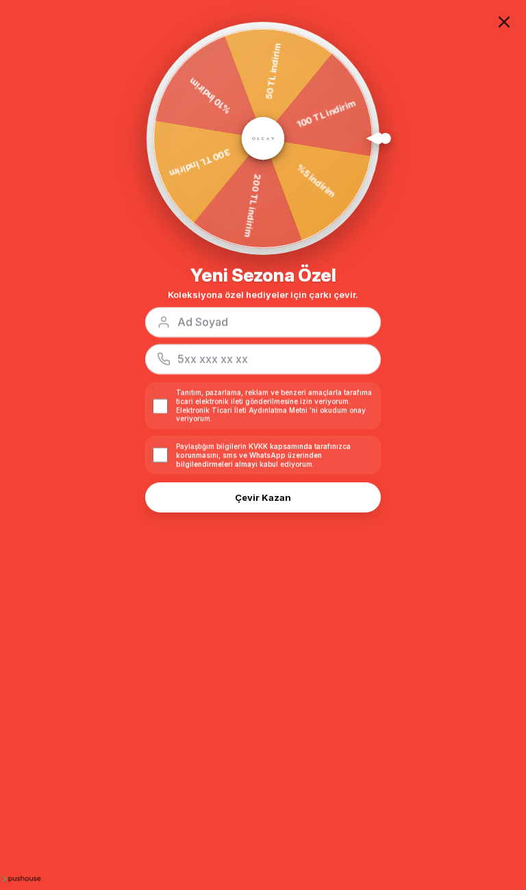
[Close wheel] (504, 22)
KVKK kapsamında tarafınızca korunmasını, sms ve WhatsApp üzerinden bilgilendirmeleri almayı (263, 455)
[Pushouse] (20, 878)
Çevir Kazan (263, 497)
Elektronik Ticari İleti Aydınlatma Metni (242, 410)
